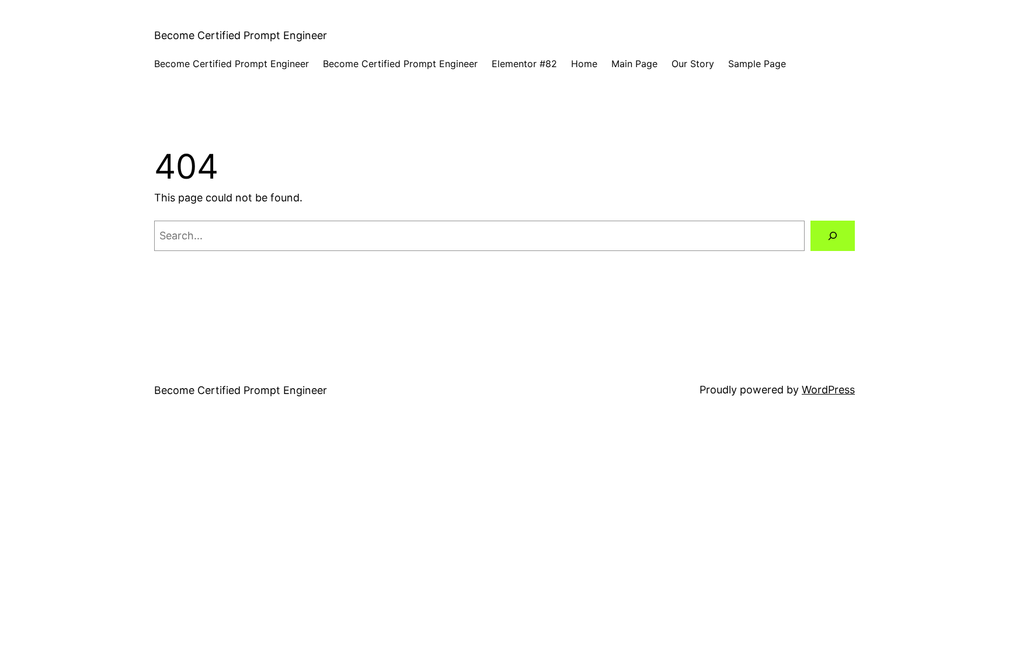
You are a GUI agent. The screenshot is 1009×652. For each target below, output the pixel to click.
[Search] (832, 236)
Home (584, 63)
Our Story (692, 63)
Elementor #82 (524, 63)
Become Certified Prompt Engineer (240, 35)
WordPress (828, 389)
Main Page (634, 63)
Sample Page (757, 63)
